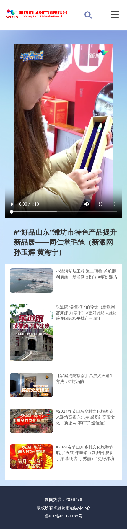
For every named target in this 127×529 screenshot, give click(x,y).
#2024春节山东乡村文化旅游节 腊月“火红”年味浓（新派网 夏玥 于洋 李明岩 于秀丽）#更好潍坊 (85, 453)
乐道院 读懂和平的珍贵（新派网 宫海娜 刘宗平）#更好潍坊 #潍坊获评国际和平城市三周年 (86, 312)
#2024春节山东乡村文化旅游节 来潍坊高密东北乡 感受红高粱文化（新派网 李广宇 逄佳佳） (85, 417)
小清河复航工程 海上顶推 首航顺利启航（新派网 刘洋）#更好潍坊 (86, 274)
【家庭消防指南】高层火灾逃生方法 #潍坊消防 (85, 378)
